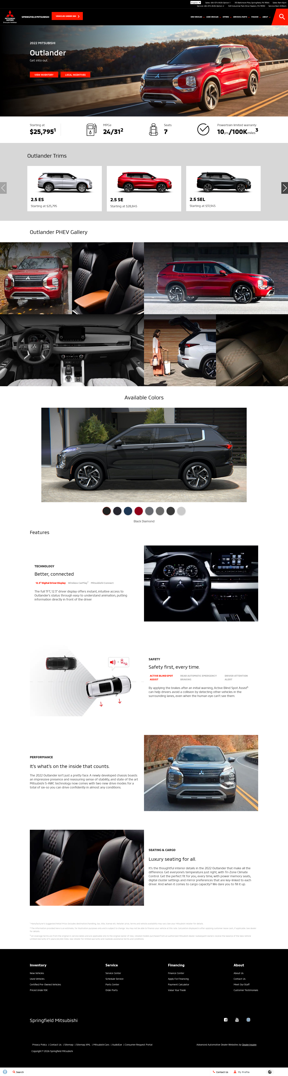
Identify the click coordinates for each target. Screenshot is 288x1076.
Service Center (113, 973)
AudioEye (117, 1044)
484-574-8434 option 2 (214, 5)
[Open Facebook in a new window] (226, 1020)
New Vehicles (196, 17)
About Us (239, 973)
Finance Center (176, 973)
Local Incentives (75, 74)
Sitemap (68, 1044)
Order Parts (112, 990)
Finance (254, 17)
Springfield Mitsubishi (54, 1020)
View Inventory (44, 74)
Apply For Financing (178, 978)
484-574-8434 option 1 (220, 2)
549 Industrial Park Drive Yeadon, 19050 (246, 5)
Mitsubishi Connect (102, 582)
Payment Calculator (178, 984)
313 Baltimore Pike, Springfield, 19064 (252, 2)
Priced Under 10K (39, 990)
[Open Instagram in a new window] (248, 1020)
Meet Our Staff (242, 984)
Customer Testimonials (246, 990)
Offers (226, 17)
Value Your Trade (177, 990)
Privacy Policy (39, 1044)
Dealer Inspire (249, 1044)
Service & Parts (240, 17)
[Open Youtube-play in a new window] (237, 1020)
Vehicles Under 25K (66, 15)
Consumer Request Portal (138, 1044)
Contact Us (240, 978)
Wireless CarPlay (78, 582)
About (265, 17)
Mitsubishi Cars (101, 1044)
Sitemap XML (83, 1044)
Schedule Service (115, 978)
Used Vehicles (212, 17)
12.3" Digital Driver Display (51, 582)
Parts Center (112, 984)
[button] (282, 17)
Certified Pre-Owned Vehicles (45, 984)
